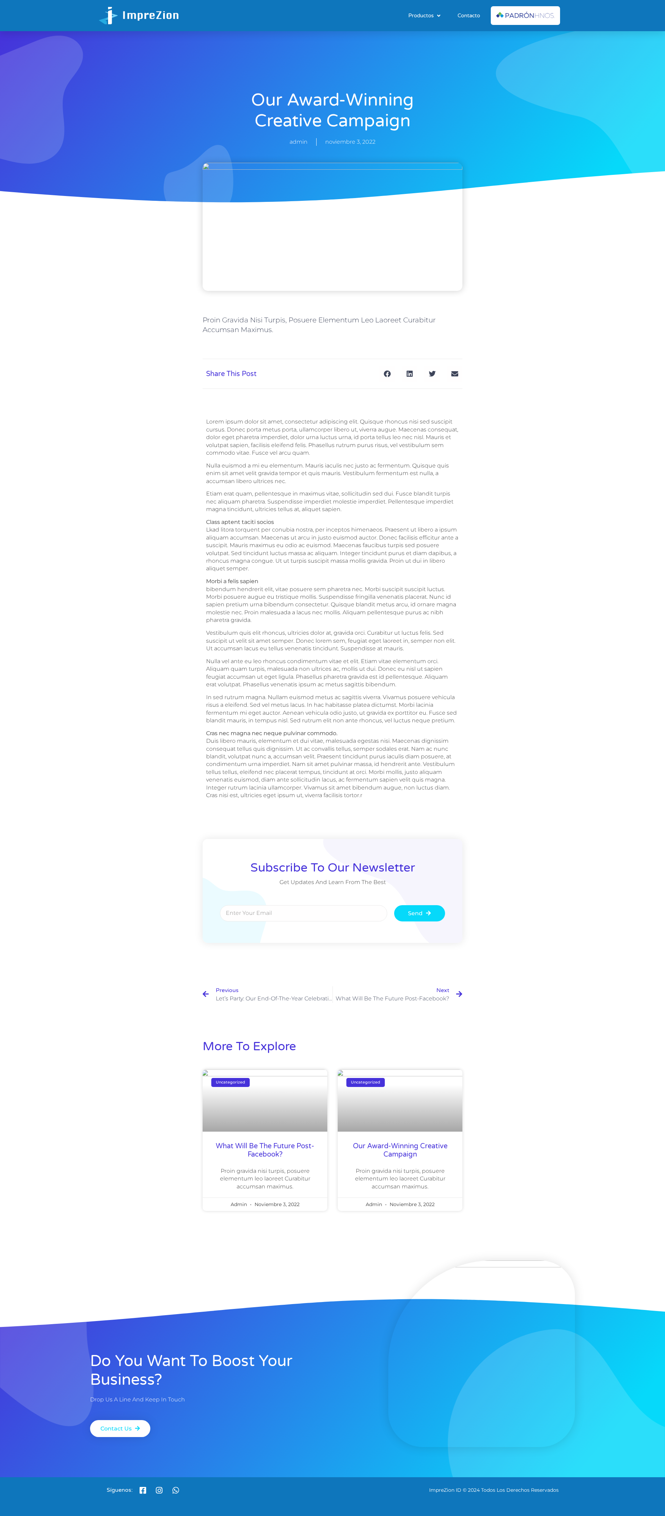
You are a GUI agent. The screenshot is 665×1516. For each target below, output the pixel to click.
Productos (421, 15)
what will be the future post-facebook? (265, 1150)
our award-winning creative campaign (400, 1150)
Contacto (469, 15)
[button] (387, 374)
